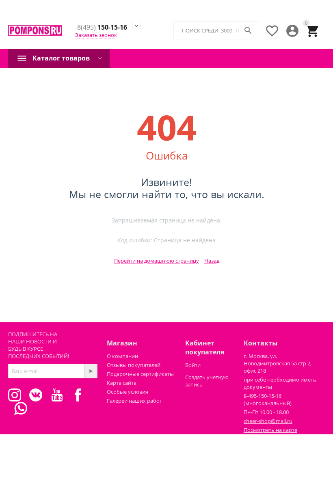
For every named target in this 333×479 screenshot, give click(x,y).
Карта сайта (121, 382)
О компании (122, 356)
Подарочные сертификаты (140, 374)
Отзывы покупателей (133, 365)
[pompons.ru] (35, 30)
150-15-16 (102, 27)
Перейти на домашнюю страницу (156, 260)
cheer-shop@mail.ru (268, 421)
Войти (193, 365)
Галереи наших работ (134, 400)
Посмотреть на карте (270, 430)
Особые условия (127, 391)
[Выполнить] (90, 371)
